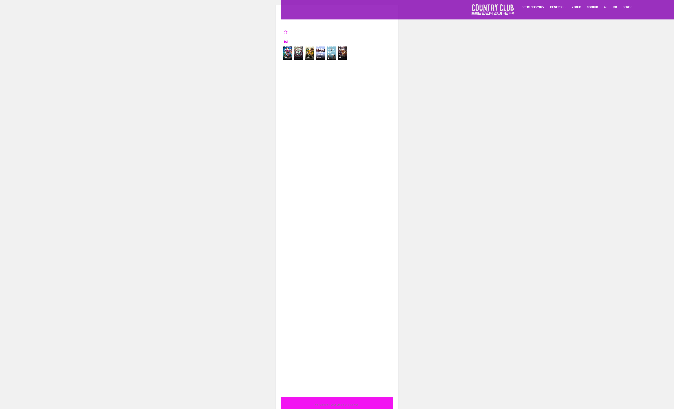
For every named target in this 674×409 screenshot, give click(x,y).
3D (615, 7)
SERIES (627, 7)
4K (606, 7)
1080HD (592, 7)
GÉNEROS (556, 7)
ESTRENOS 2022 (533, 7)
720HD (576, 7)
